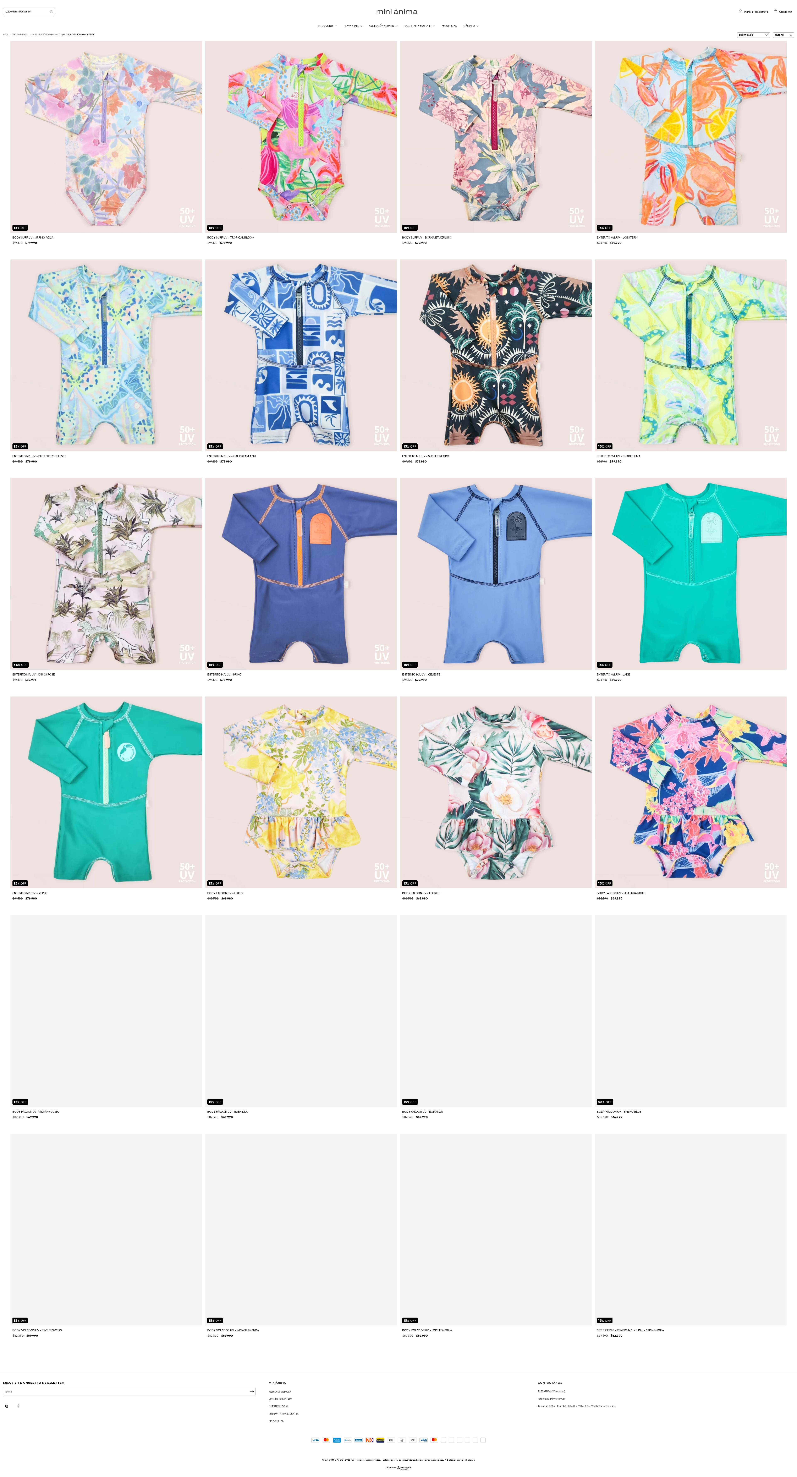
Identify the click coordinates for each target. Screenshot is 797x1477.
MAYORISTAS (449, 25)
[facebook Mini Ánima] (18, 1406)
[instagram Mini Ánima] (7, 1406)
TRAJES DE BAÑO (19, 34)
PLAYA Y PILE (351, 25)
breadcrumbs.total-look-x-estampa (48, 34)
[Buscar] (51, 11)
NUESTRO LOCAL (278, 1406)
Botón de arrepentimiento (461, 1460)
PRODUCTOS (326, 25)
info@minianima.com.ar (551, 1398)
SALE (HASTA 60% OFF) (418, 25)
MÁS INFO (469, 25)
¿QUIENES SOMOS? (280, 1391)
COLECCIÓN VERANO (382, 25)
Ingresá (748, 11)
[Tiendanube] (399, 1469)
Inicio (5, 34)
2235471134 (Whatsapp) (551, 1391)
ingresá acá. (437, 1460)
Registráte (761, 11)
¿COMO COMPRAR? (280, 1399)
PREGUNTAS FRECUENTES (283, 1413)
